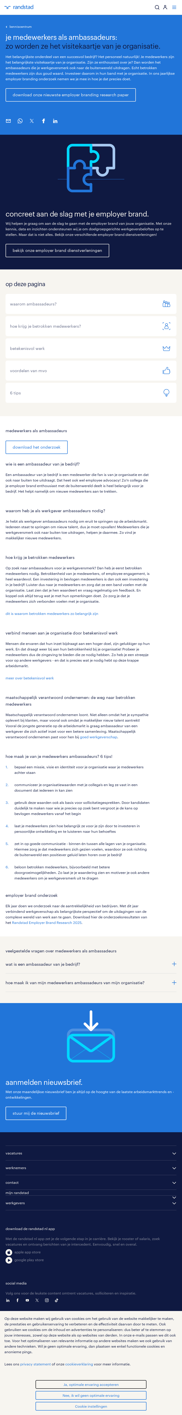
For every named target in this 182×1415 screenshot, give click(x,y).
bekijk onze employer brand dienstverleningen (57, 250)
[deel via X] (31, 120)
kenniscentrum (21, 26)
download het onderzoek (37, 447)
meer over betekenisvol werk (30, 678)
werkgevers (15, 1203)
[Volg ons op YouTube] (28, 1300)
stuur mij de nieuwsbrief (36, 1113)
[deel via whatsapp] (20, 120)
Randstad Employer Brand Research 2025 (46, 922)
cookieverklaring (79, 1364)
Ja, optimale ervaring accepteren (91, 1384)
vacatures (14, 1153)
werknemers (16, 1168)
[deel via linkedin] (55, 120)
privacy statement (35, 1364)
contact (12, 1182)
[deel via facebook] (43, 120)
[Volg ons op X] (38, 1300)
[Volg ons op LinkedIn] (9, 1300)
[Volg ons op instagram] (48, 1300)
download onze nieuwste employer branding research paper (71, 94)
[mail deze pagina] (8, 120)
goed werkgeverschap (98, 737)
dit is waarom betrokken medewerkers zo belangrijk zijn (52, 613)
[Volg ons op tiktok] (57, 1300)
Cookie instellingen (91, 1406)
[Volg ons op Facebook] (18, 1300)
